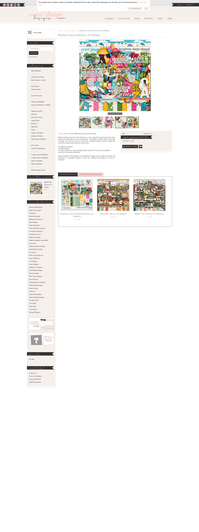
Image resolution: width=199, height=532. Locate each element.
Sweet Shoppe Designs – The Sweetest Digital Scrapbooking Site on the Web (48, 16)
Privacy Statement (35, 379)
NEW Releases (36, 71)
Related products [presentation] (68, 174)
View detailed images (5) (116, 113)
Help (169, 19)
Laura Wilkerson (34, 258)
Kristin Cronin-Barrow (36, 255)
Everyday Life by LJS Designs (113, 214)
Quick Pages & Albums (38, 139)
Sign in (180, 5)
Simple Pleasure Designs (37, 282)
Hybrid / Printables (37, 133)
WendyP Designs (34, 312)
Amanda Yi (32, 213)
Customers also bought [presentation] (91, 174)
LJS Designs (33, 261)
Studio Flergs (33, 288)
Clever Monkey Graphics (37, 228)
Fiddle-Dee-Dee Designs (37, 246)
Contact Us (32, 373)
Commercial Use (36, 95)
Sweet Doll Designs (35, 294)
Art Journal (34, 145)
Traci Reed (32, 303)
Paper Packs (35, 120)
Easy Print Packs (36, 117)
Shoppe (109, 19)
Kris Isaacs (32, 252)
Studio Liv (32, 291)
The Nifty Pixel (33, 300)
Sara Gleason (33, 279)
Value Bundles (36, 89)
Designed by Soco (35, 234)
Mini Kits (34, 114)
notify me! (126, 141)
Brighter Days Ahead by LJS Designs (48, 185)
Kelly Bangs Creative (36, 249)
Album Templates (36, 161)
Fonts (33, 130)
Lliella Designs (33, 264)
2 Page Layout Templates (39, 158)
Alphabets (34, 126)
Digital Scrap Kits (71, 30)
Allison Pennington (35, 210)
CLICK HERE (63, 134)
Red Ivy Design (34, 273)
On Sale (31, 359)
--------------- (35, 74)
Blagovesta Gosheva (36, 219)
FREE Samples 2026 (38, 170)
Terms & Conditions (35, 376)
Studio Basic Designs (36, 285)
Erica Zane (32, 243)
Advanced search (33, 56)
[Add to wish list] (140, 146)
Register (189, 5)
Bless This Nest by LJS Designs (149, 214)
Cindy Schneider (34, 225)
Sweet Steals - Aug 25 (38, 80)
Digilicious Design (35, 237)
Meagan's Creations (35, 267)
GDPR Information (35, 382)
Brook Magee (33, 222)
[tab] (68, 174)
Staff (160, 19)
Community (124, 19)
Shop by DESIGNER (37, 102)
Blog (137, 19)
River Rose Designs (35, 276)
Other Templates (36, 164)
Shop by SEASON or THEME (40, 105)
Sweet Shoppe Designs (36, 297)
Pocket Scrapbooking (38, 148)
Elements (34, 123)
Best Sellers (35, 86)
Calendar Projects (37, 136)
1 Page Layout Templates (39, 154)
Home (60, 30)
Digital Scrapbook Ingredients (38, 240)
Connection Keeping (35, 231)
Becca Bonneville (34, 216)
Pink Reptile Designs (35, 270)
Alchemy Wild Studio (35, 207)
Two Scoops (33, 309)
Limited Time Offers (37, 77)
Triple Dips (32, 306)
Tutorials (148, 19)
